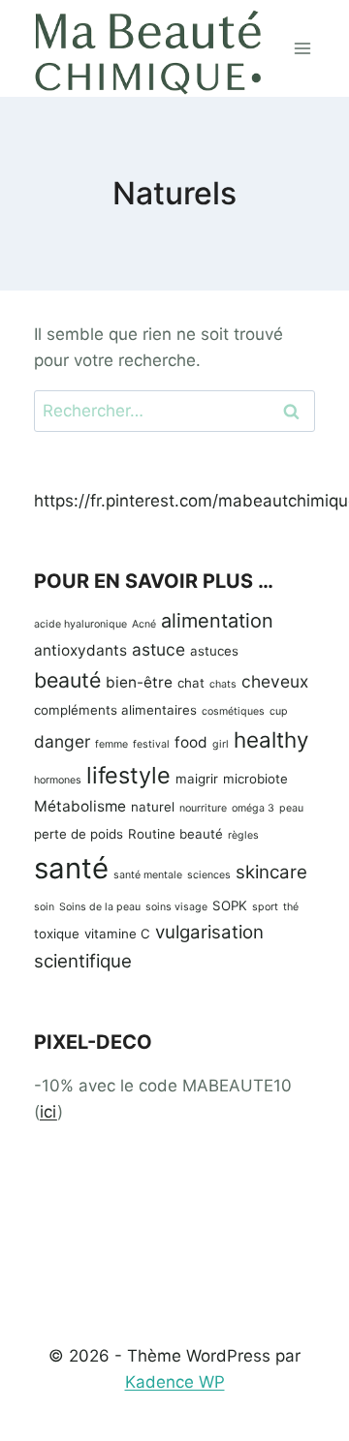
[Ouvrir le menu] (303, 48)
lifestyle (128, 775)
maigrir (196, 778)
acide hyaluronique (80, 624)
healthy (271, 739)
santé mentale (147, 875)
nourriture (203, 808)
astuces (214, 651)
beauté (67, 679)
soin (44, 907)
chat (191, 682)
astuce (158, 649)
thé (291, 907)
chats (223, 684)
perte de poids (78, 834)
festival (151, 744)
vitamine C (117, 933)
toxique (56, 933)
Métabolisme (80, 806)
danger (62, 741)
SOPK (229, 905)
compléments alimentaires (115, 710)
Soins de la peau (100, 907)
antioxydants (80, 650)
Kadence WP (175, 1382)
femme (111, 744)
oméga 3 (253, 808)
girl (220, 744)
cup (279, 711)
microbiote (255, 778)
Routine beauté (175, 834)
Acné (144, 624)
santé (71, 868)
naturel (152, 806)
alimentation (217, 620)
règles (243, 835)
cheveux (274, 681)
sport (265, 907)
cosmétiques (233, 711)
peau (291, 808)
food (190, 742)
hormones (57, 780)
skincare (271, 872)
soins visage (176, 907)
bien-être (139, 682)
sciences (209, 875)
